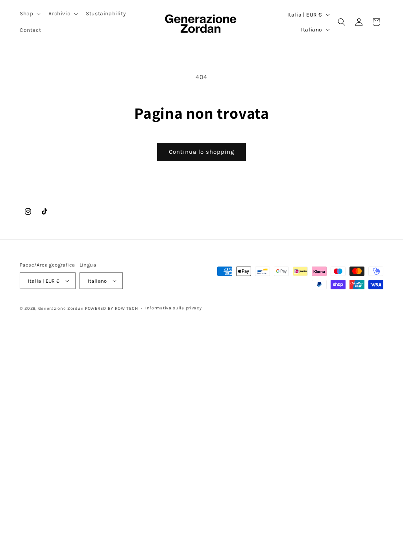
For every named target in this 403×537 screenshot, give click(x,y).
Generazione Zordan (61, 308)
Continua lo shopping (201, 151)
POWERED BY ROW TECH (111, 308)
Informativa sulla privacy (173, 308)
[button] (29, 14)
